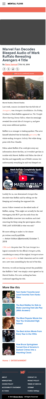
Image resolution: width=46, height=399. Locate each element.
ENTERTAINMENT (18, 360)
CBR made (6, 247)
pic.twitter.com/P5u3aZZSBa (13, 235)
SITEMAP (31, 387)
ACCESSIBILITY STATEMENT (11, 387)
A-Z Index (5, 391)
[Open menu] (3, 3)
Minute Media (18, 397)
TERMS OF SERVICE (34, 384)
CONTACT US (32, 377)
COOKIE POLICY (7, 384)
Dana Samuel (11, 64)
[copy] (17, 69)
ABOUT (4, 377)
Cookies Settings (33, 391)
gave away (33, 134)
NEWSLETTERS (7, 380)
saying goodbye (11, 258)
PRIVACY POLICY (33, 380)
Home (5, 360)
